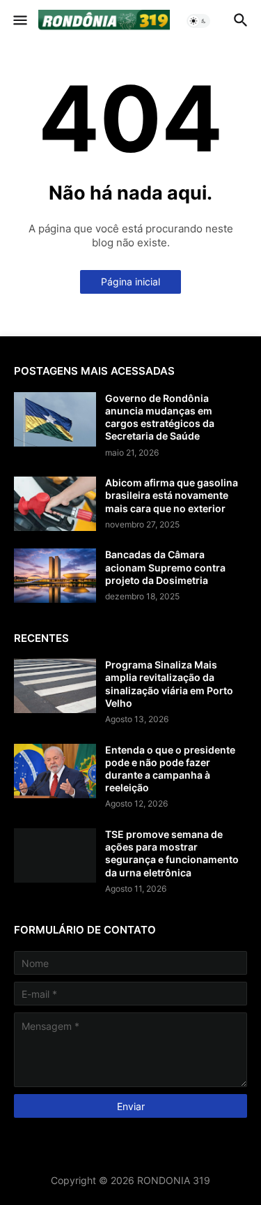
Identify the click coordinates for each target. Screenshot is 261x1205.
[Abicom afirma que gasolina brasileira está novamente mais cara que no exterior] (55, 504)
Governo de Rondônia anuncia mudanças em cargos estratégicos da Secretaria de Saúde (159, 417)
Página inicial (130, 281)
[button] (19, 21)
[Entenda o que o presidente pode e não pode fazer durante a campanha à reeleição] (55, 771)
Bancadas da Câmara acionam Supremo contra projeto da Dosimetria (165, 566)
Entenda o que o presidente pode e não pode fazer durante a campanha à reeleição (170, 769)
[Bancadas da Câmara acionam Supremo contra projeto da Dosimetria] (55, 575)
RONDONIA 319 (173, 1180)
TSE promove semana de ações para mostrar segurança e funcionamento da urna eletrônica (172, 853)
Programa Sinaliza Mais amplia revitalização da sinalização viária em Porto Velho (169, 684)
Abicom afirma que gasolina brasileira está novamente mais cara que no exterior (171, 495)
